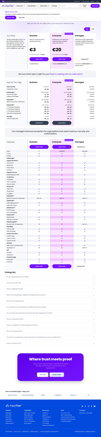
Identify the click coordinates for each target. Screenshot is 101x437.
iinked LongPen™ (10, 423)
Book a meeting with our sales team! (66, 74)
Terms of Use (17, 431)
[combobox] (68, 6)
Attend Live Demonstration (68, 417)
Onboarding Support (66, 421)
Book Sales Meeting (27, 395)
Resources (43, 6)
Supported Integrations (48, 425)
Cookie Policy (25, 431)
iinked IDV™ (8, 417)
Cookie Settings (34, 431)
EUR (87, 29)
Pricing (54, 6)
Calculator (39, 123)
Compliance (45, 419)
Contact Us (77, 1)
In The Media (45, 423)
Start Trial (39, 59)
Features (20, 6)
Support (92, 1)
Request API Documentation (68, 419)
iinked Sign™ (9, 413)
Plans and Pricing (65, 413)
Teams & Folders (28, 417)
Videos (43, 395)
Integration (58, 395)
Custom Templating (29, 421)
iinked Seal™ (9, 419)
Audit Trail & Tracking (29, 413)
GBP (93, 29)
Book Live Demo (12, 395)
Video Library (45, 421)
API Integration (27, 423)
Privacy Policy (9, 431)
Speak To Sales (56, 374)
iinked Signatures (28, 415)
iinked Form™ (9, 421)
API (88, 395)
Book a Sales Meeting (66, 415)
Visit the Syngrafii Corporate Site (48, 431)
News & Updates (46, 417)
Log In (97, 1)
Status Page (86, 1)
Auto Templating (28, 419)
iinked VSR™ (8, 415)
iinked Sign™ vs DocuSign (85, 413)
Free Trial (95, 6)
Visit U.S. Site (10, 17)
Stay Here (22, 17)
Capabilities (31, 6)
